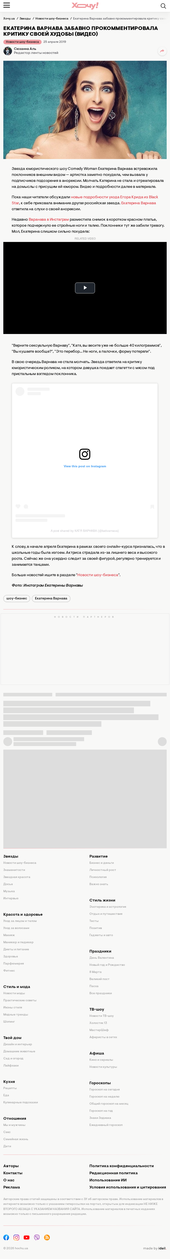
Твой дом (12, 1038)
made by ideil (155, 1248)
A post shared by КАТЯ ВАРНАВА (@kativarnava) (85, 530)
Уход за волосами (16, 928)
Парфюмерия (13, 963)
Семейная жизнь (15, 1139)
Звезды (10, 857)
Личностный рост (102, 870)
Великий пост (99, 979)
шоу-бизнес (16, 598)
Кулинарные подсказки (20, 1102)
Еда (6, 1095)
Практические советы (20, 1000)
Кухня (9, 1082)
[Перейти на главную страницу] (85, 6)
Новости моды (14, 993)
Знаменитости (14, 870)
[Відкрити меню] (6, 5)
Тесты (94, 921)
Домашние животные (19, 1051)
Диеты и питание (16, 949)
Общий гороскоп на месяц (108, 1104)
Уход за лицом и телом (20, 921)
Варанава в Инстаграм (49, 220)
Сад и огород (13, 1058)
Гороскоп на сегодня (104, 1089)
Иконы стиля (12, 1007)
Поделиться (162, 51)
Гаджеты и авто (101, 935)
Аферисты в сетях (103, 1037)
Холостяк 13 (98, 1023)
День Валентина (101, 958)
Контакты (12, 1173)
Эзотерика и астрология (107, 907)
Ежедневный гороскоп (106, 1125)
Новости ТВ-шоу (101, 1016)
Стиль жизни (102, 901)
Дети (7, 1146)
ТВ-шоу (96, 1010)
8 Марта (95, 972)
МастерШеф (99, 1030)
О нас (8, 1180)
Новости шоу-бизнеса (22, 42)
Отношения (14, 1119)
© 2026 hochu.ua (15, 1248)
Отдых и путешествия (105, 914)
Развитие (98, 857)
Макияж (9, 935)
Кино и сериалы (101, 1060)
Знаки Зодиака (100, 1118)
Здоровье (10, 956)
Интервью (11, 898)
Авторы (11, 1166)
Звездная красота (16, 877)
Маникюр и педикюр (18, 942)
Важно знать (98, 884)
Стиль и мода (16, 987)
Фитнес (9, 970)
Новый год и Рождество (107, 965)
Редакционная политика (113, 1173)
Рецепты (10, 1088)
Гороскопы (100, 1083)
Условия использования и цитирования (127, 1188)
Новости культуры (103, 1067)
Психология (98, 877)
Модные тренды (15, 1014)
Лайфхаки (11, 1065)
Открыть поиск (163, 6)
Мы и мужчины (14, 1125)
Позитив (95, 928)
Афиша (96, 1054)
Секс (7, 1132)
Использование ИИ (108, 1180)
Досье (8, 884)
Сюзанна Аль (25, 49)
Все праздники (100, 993)
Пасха (94, 986)
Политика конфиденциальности (121, 1166)
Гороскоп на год (101, 1111)
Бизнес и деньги (101, 863)
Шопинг (9, 1021)
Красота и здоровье (22, 915)
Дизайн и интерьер (17, 1044)
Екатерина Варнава (138, 203)
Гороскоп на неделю (104, 1096)
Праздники (100, 952)
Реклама (11, 1188)
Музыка (9, 891)
